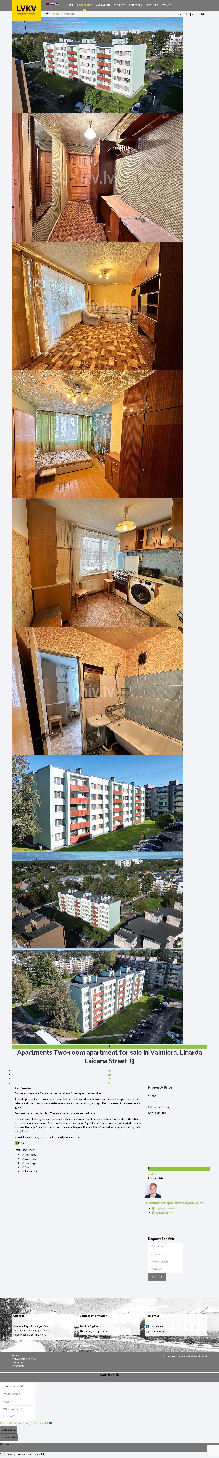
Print (203, 14)
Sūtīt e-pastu (8, 1430)
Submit (157, 1277)
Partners (151, 5)
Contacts (135, 5)
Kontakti (18, 1366)
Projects (119, 5)
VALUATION (103, 5)
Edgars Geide (174, 1203)
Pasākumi (18, 1363)
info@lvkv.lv (94, 1326)
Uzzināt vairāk (9, 1437)
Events (166, 5)
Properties (84, 5)
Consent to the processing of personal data (24, 1423)
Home (70, 5)
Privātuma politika (24, 1359)
